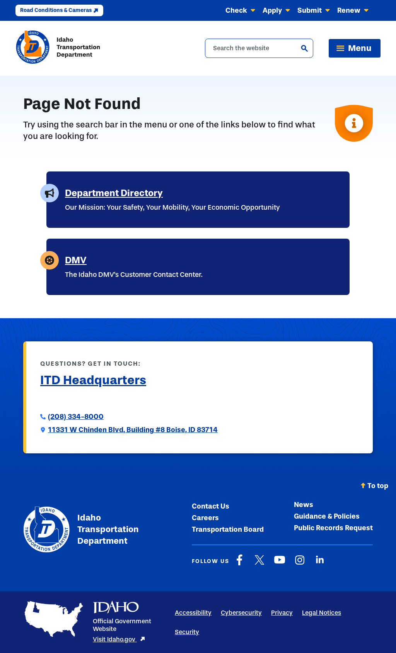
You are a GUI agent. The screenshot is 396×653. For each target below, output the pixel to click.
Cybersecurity (241, 612)
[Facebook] (239, 564)
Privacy (282, 612)
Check (236, 10)
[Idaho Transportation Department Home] (58, 48)
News (303, 504)
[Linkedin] (319, 564)
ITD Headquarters (93, 380)
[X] (259, 564)
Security (187, 632)
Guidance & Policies (327, 516)
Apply (272, 10)
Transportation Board (228, 529)
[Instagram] (299, 564)
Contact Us (210, 506)
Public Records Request (333, 528)
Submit (309, 10)
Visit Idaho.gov (115, 639)
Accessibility (193, 612)
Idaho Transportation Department (107, 529)
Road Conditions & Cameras (56, 10)
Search (304, 48)
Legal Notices (321, 612)
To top (377, 486)
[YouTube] (279, 564)
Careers (205, 518)
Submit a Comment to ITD (81, 399)
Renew (348, 10)
